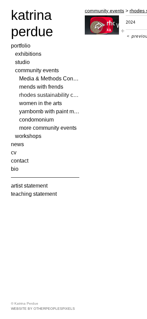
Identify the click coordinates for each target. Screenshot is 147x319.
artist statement (30, 185)
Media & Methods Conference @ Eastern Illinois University (49, 78)
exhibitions (27, 54)
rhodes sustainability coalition (49, 95)
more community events (48, 128)
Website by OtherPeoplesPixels (43, 308)
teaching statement (34, 194)
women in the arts (40, 103)
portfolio (21, 45)
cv (14, 152)
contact (20, 160)
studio (22, 62)
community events (37, 70)
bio (14, 169)
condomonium (36, 119)
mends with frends (41, 87)
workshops (28, 136)
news (17, 144)
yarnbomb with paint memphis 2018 (49, 111)
